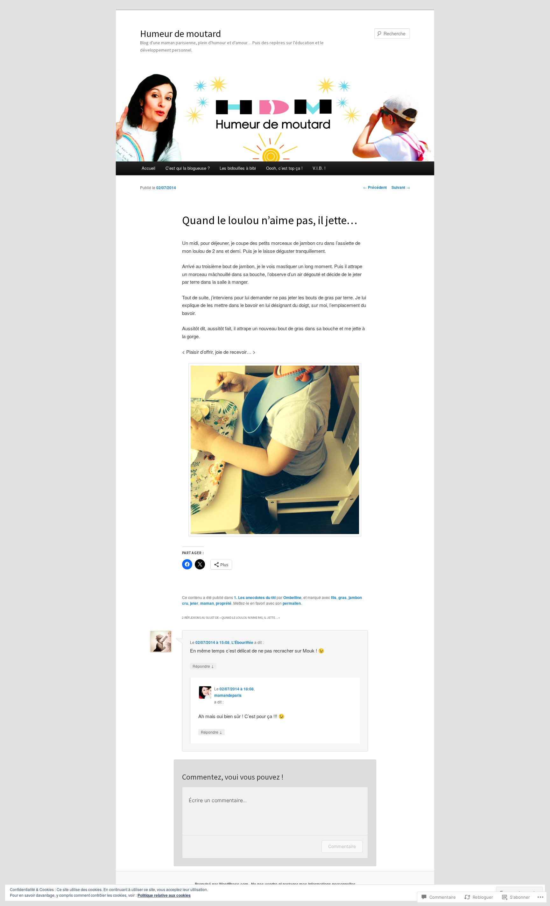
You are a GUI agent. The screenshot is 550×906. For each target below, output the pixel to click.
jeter (194, 603)
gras (342, 597)
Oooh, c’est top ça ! (284, 168)
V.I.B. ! (319, 168)
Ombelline (292, 597)
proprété (223, 603)
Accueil (148, 168)
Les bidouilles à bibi (238, 168)
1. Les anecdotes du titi (255, 597)
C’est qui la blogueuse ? (188, 168)
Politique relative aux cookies (164, 895)
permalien (292, 603)
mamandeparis (228, 695)
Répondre (203, 666)
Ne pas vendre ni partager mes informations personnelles (303, 884)
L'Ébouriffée (242, 642)
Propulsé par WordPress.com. (222, 884)
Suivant (400, 187)
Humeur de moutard (180, 33)
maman (207, 603)
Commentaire (342, 846)
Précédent (375, 187)
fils (333, 597)
